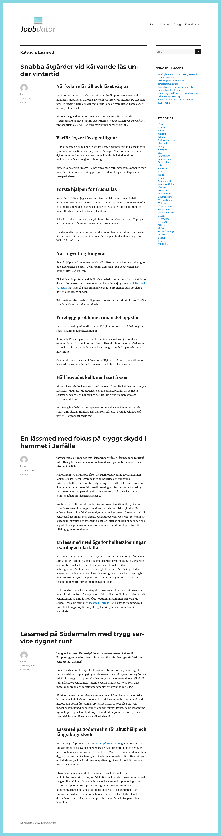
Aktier (161, 124)
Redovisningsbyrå (166, 212)
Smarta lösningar (166, 231)
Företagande (164, 156)
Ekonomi (162, 143)
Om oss (164, 24)
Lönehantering (165, 197)
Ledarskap (163, 190)
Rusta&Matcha (165, 222)
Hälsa (160, 165)
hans (22, 94)
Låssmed (24, 102)
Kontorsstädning (166, 184)
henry (23, 466)
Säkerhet (162, 225)
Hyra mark (163, 168)
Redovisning (164, 209)
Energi (161, 146)
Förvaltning (163, 162)
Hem (153, 24)
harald (23, 661)
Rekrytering (163, 219)
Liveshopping (164, 194)
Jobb (160, 171)
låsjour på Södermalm (108, 743)
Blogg (177, 24)
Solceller (162, 234)
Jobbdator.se (26, 823)
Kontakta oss (193, 24)
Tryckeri (162, 241)
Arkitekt (162, 134)
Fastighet (162, 149)
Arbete (161, 131)
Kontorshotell (164, 181)
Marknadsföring (166, 200)
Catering (162, 137)
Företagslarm (164, 159)
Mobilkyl (162, 203)
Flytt (160, 153)
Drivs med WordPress (45, 823)
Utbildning (163, 244)
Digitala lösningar (166, 140)
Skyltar (161, 228)
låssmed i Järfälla (99, 602)
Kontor (161, 178)
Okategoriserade (166, 206)
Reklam (161, 216)
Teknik (161, 238)
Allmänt (162, 127)
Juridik (161, 175)
